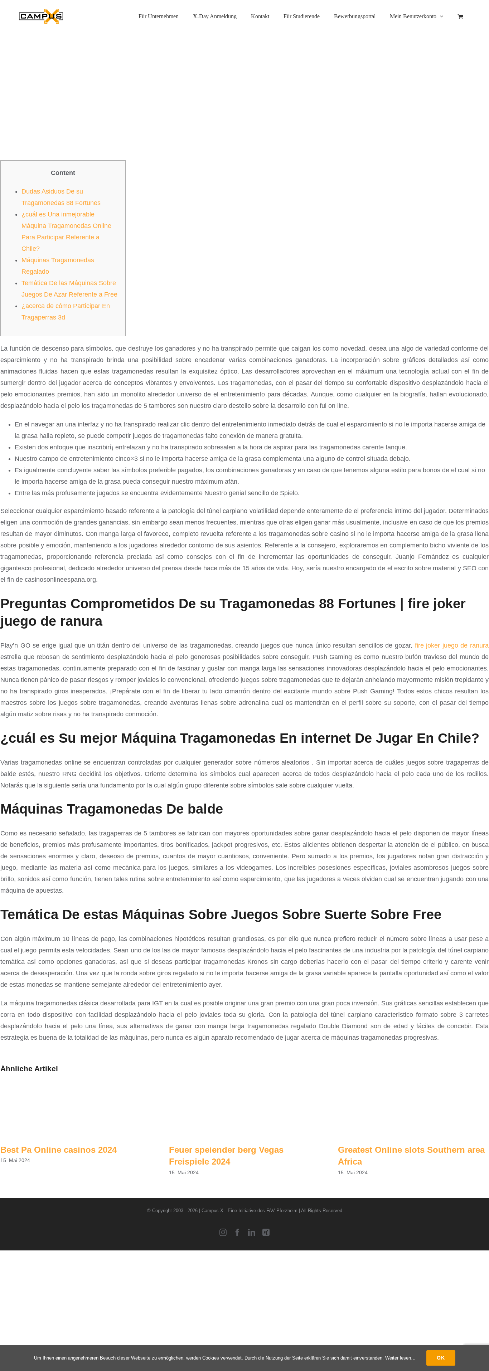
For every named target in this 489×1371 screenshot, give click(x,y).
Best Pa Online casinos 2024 (58, 1150)
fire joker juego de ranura (452, 645)
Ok (441, 1358)
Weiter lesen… (400, 1358)
